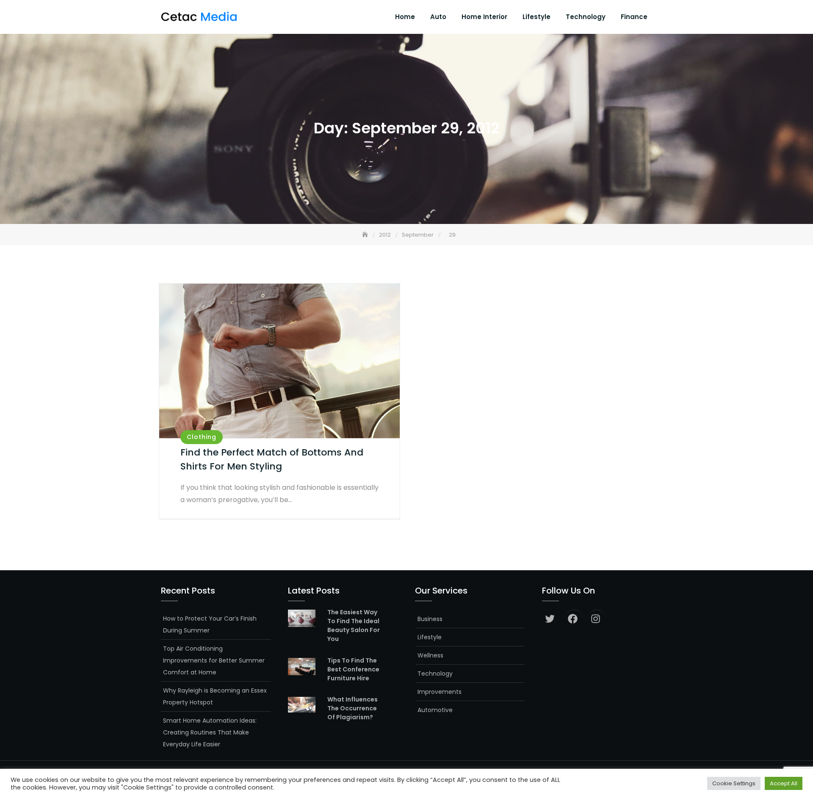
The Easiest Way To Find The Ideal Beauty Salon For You (353, 625)
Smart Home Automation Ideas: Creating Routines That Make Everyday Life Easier (210, 732)
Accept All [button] (783, 783)
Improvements (440, 692)
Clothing (201, 437)
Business (430, 619)
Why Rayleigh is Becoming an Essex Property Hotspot (215, 696)
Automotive (435, 710)
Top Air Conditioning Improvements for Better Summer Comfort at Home (214, 660)
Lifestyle (536, 16)
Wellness (430, 655)
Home (405, 16)
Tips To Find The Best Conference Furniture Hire (353, 669)
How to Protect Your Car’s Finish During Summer (210, 624)
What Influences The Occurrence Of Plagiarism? (352, 708)
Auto (438, 16)
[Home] (366, 235)
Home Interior (484, 16)
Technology (586, 16)
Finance (634, 16)
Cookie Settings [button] (733, 783)
